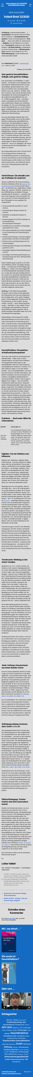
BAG (24, 1022)
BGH (24, 874)
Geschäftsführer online (23, 1036)
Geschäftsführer (19, 1033)
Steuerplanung (20, 1054)
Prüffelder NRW (8, 881)
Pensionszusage (24, 1052)
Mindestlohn (15, 1049)
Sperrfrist (23, 881)
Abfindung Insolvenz (17, 874)
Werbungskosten (16, 1061)
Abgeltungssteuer (22, 1020)
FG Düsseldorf (27, 1027)
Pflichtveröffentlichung (10, 1054)
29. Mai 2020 (22, 20)
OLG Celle (21, 1049)
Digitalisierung (16, 1027)
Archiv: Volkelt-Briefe (16, 12)
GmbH (19, 1043)
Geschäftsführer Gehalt (9, 1036)
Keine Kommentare (18, 23)
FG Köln (4, 1030)
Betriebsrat (27, 1024)
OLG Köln (6, 1052)
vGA (26, 1059)
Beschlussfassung (8, 1025)
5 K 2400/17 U (7, 874)
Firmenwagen (22, 1030)
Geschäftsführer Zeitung (12, 1038)
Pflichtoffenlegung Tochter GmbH (18, 879)
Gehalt (29, 1030)
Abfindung (15, 1020)
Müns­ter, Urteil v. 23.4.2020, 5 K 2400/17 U (15, 695)
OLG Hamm (26, 1049)
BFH (4, 1027)
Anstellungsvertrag (14, 1022)
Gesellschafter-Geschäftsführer (16, 1040)
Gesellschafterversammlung (8, 1044)
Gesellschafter (21, 1038)
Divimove (21, 876)
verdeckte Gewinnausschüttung (14, 1059)
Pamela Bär (7, 879)
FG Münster (27, 876)
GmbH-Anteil (27, 1044)
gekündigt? (7, 1033)
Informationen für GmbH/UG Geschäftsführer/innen (16, 4)
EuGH (21, 1027)
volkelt (13, 20)
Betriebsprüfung (19, 1025)
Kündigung (7, 1049)
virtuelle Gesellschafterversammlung (13, 884)
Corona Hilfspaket (14, 876)
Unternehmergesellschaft (16, 1056)
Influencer (12, 877)
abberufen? (9, 1020)
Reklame (14, 881)
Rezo (19, 881)
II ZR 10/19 (6, 877)
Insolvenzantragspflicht (21, 877)
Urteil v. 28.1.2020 (13, 883)
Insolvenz (15, 1047)
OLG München (13, 1052)
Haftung (8, 1046)
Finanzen (15, 1030)
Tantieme (26, 1054)
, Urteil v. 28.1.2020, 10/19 (17, 767)
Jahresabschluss (24, 1047)
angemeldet (11, 918)
